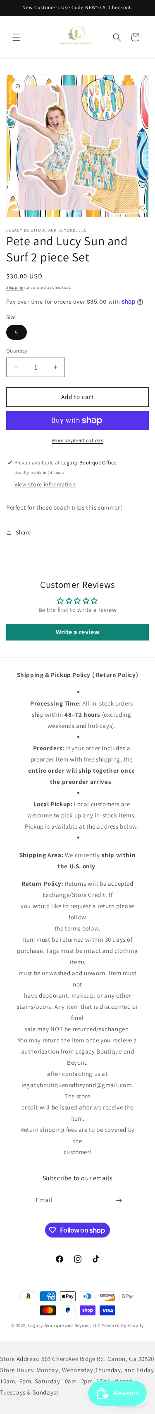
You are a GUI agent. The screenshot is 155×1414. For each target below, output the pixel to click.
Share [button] (23, 532)
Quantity (16, 350)
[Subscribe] (119, 1200)
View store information (45, 484)
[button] (16, 37)
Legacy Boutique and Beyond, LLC (64, 1325)
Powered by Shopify (122, 1325)
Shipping (15, 287)
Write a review (77, 632)
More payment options (77, 440)
